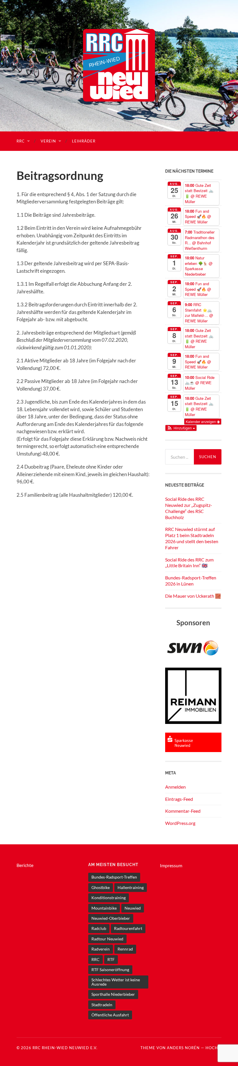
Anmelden (175, 786)
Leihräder (83, 141)
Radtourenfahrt (128, 928)
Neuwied (133, 908)
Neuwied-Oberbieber (110, 918)
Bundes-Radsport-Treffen (114, 877)
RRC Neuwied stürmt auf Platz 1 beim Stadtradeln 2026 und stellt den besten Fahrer (191, 538)
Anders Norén (183, 1047)
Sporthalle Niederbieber (113, 994)
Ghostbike (100, 887)
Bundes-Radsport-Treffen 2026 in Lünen (190, 580)
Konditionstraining (108, 897)
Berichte (25, 865)
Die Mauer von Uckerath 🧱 (193, 596)
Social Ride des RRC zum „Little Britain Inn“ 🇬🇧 (189, 562)
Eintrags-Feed (179, 799)
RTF (111, 959)
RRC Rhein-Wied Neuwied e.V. (65, 1047)
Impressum (171, 865)
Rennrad (125, 948)
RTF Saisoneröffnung (110, 969)
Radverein (100, 948)
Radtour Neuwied (107, 938)
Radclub (98, 928)
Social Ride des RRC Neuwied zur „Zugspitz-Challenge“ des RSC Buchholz (188, 508)
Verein (48, 141)
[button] (181, 428)
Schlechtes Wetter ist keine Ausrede (115, 981)
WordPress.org (180, 823)
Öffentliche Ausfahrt (110, 1014)
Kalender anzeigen (201, 421)
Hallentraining (131, 887)
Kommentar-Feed (183, 811)
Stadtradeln (101, 1004)
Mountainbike (104, 908)
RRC (21, 141)
